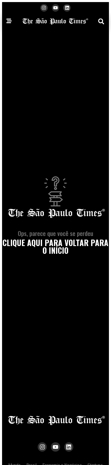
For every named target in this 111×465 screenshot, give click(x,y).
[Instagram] (44, 8)
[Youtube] (55, 8)
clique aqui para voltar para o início (55, 246)
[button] (101, 21)
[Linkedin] (67, 8)
